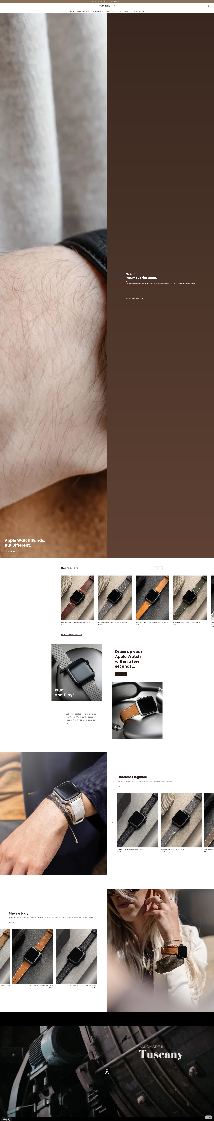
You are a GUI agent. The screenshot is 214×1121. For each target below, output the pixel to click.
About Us (127, 11)
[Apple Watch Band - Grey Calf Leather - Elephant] (115, 598)
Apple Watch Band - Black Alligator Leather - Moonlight (130, 849)
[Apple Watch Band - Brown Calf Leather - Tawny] (32, 956)
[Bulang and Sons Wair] (107, 6)
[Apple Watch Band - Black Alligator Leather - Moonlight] (137, 820)
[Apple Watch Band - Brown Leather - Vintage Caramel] (152, 598)
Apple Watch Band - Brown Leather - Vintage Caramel (152, 622)
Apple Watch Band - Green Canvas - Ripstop (186, 622)
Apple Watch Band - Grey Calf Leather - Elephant (113, 622)
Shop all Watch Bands (11, 551)
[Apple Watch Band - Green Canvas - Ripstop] (190, 598)
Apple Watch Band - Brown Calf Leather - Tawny (41, 985)
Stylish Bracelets (97, 11)
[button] (6, 6)
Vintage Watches (138, 11)
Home (72, 11)
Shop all (119, 786)
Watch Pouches (110, 11)
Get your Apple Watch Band (134, 298)
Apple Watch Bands (83, 11)
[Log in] (203, 6)
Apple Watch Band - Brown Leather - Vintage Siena (76, 622)
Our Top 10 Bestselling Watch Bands (71, 634)
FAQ (120, 11)
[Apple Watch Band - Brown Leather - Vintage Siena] (77, 598)
